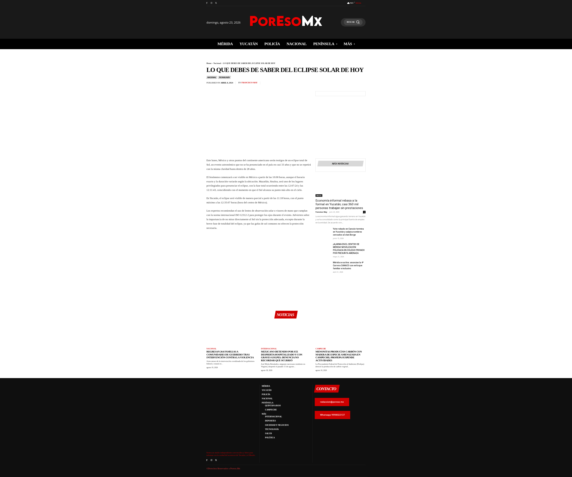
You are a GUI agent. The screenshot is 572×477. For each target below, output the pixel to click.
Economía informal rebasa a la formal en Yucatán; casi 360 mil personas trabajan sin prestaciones (339, 204)
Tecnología (224, 77)
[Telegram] (363, 84)
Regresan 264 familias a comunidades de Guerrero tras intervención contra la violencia (230, 354)
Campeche (320, 349)
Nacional (217, 63)
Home (209, 63)
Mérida (318, 195)
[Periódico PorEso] (286, 21)
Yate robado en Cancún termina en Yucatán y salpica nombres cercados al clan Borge (348, 232)
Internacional (269, 349)
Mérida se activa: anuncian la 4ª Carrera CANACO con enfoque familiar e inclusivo (348, 265)
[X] (216, 3)
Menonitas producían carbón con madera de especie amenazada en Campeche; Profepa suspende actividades (338, 356)
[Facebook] (206, 3)
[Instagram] (211, 3)
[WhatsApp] (349, 84)
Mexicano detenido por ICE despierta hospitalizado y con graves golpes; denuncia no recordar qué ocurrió (281, 356)
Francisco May (249, 82)
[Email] (356, 84)
